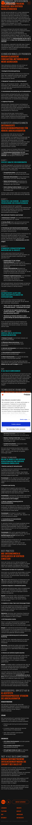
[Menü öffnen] (29, 3)
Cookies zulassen (16, 424)
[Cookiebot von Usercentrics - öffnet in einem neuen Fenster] (23, 395)
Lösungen (4, 808)
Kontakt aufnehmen (21, 802)
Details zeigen (23, 419)
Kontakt (19, 811)
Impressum (20, 814)
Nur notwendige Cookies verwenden (16, 429)
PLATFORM (3, 811)
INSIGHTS (19, 808)
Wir (2, 814)
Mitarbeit (4, 818)
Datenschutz (20, 818)
